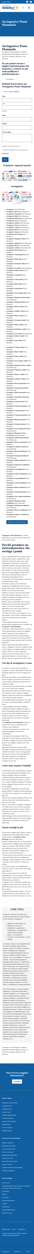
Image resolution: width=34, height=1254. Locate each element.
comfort (20, 1009)
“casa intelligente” (17, 957)
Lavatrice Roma (6, 1112)
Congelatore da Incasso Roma (10, 1102)
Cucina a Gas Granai (7, 1158)
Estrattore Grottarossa (7, 1143)
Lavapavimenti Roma (7, 1118)
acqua (12, 1002)
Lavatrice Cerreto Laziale (8, 1149)
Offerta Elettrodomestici (8, 1200)
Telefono (5, 123)
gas (16, 1002)
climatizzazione (20, 1000)
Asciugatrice (10, 79)
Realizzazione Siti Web (15, 1233)
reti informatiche (18, 1005)
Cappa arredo (5, 1191)
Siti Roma (24, 1233)
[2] (7, 1020)
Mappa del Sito (6, 1229)
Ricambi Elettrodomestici (8, 1210)
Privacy (14, 1229)
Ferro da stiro (5, 1197)
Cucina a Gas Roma (7, 1127)
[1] (21, 925)
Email (4, 115)
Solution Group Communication (10, 1235)
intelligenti (13, 946)
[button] (23, 7)
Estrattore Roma (6, 1124)
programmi (12, 982)
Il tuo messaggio (7, 132)
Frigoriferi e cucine (7, 1213)
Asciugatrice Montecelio (8, 1170)
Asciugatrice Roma (7, 1106)
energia (21, 1002)
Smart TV (4, 1194)
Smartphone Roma (7, 1130)
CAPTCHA (5, 153)
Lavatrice (4, 1203)
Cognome (4, 111)
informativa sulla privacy (13, 146)
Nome (3, 103)
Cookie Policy (21, 1229)
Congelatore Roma (7, 1109)
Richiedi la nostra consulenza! (17, 522)
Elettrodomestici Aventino (8, 1146)
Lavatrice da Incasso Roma (9, 1121)
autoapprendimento (24, 984)
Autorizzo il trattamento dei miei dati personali (15, 150)
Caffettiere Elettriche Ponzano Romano (12, 1167)
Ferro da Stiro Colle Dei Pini (9, 1161)
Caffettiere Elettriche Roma (9, 1115)
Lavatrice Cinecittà (7, 1164)
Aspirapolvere (5, 1206)
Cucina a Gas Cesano (7, 1152)
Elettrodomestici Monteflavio (9, 1155)
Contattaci (17, 1081)
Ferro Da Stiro (5, 1183)
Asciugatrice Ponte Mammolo (11, 1047)
